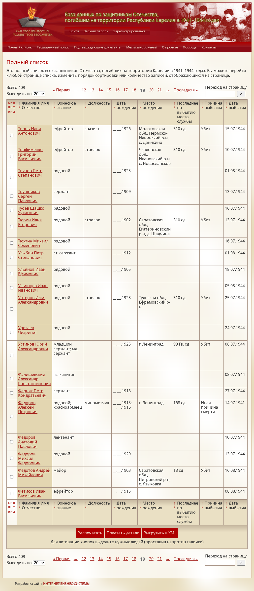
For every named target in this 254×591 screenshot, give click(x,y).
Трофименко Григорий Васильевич (30, 154)
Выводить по (19, 93)
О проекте (170, 47)
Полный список (19, 47)
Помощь (190, 47)
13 (92, 90)
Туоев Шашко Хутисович (31, 210)
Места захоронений (141, 47)
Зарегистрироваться (129, 31)
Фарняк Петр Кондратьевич (32, 393)
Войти (74, 31)
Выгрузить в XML (160, 533)
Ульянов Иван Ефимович (31, 271)
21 (159, 90)
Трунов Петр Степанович (30, 173)
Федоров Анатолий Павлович (27, 441)
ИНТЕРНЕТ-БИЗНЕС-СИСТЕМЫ (66, 583)
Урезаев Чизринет (27, 330)
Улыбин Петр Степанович (31, 255)
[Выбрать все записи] (11, 103)
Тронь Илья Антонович (29, 131)
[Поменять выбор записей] (11, 112)
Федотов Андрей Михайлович (34, 472)
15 (109, 90)
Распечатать (90, 533)
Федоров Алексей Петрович (27, 407)
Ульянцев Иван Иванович (33, 288)
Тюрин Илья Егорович (30, 222)
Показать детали (123, 533)
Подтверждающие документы (97, 47)
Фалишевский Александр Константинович (34, 379)
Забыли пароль (96, 31)
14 (100, 90)
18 (134, 90)
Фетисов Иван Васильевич (32, 493)
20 (151, 90)
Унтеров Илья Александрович (33, 300)
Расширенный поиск (53, 47)
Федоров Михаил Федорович (29, 458)
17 (125, 90)
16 (117, 90)
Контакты (209, 47)
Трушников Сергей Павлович (29, 196)
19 (142, 90)
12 (84, 90)
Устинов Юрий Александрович (33, 346)
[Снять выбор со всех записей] (11, 107)
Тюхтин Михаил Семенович (33, 243)
